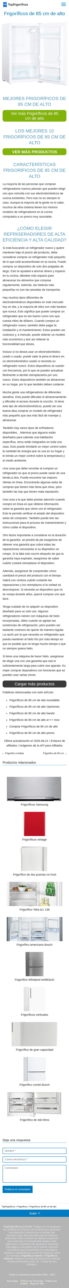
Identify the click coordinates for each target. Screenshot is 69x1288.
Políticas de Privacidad (31, 1281)
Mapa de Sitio (37, 1283)
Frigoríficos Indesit (31, 1255)
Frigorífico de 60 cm (53, 753)
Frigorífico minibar (14, 753)
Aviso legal (12, 1281)
